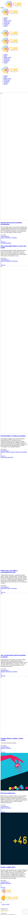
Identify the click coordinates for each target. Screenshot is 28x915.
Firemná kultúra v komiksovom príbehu (13, 436)
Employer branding (10, 452)
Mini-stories (8, 237)
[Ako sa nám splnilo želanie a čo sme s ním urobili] (6, 243)
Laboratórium (8, 261)
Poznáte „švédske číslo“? (8, 867)
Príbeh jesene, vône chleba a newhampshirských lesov (9, 571)
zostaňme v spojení (4, 911)
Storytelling (14, 237)
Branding (3, 452)
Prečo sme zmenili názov (8, 793)
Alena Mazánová (5, 259)
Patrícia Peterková (5, 236)
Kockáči (3, 237)
